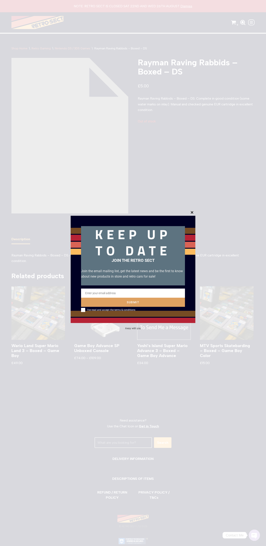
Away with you (133, 328)
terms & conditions (124, 309)
